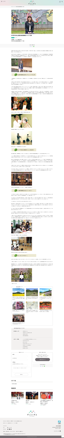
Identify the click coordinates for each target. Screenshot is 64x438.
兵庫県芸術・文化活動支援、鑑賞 (27, 332)
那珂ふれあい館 (25, 342)
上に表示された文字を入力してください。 (18, 363)
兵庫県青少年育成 (25, 334)
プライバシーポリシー (12, 431)
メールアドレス (14, 358)
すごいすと (13, 37)
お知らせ (4, 431)
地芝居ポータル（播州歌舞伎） (27, 345)
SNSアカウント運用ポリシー (19, 431)
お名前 (13, 354)
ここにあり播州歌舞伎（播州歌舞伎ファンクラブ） (30, 339)
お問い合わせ (7, 431)
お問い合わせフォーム (43, 359)
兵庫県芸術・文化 (25, 331)
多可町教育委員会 (25, 346)
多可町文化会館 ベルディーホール (27, 343)
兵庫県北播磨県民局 (25, 335)
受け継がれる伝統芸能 (14, 383)
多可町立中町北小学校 (26, 340)
